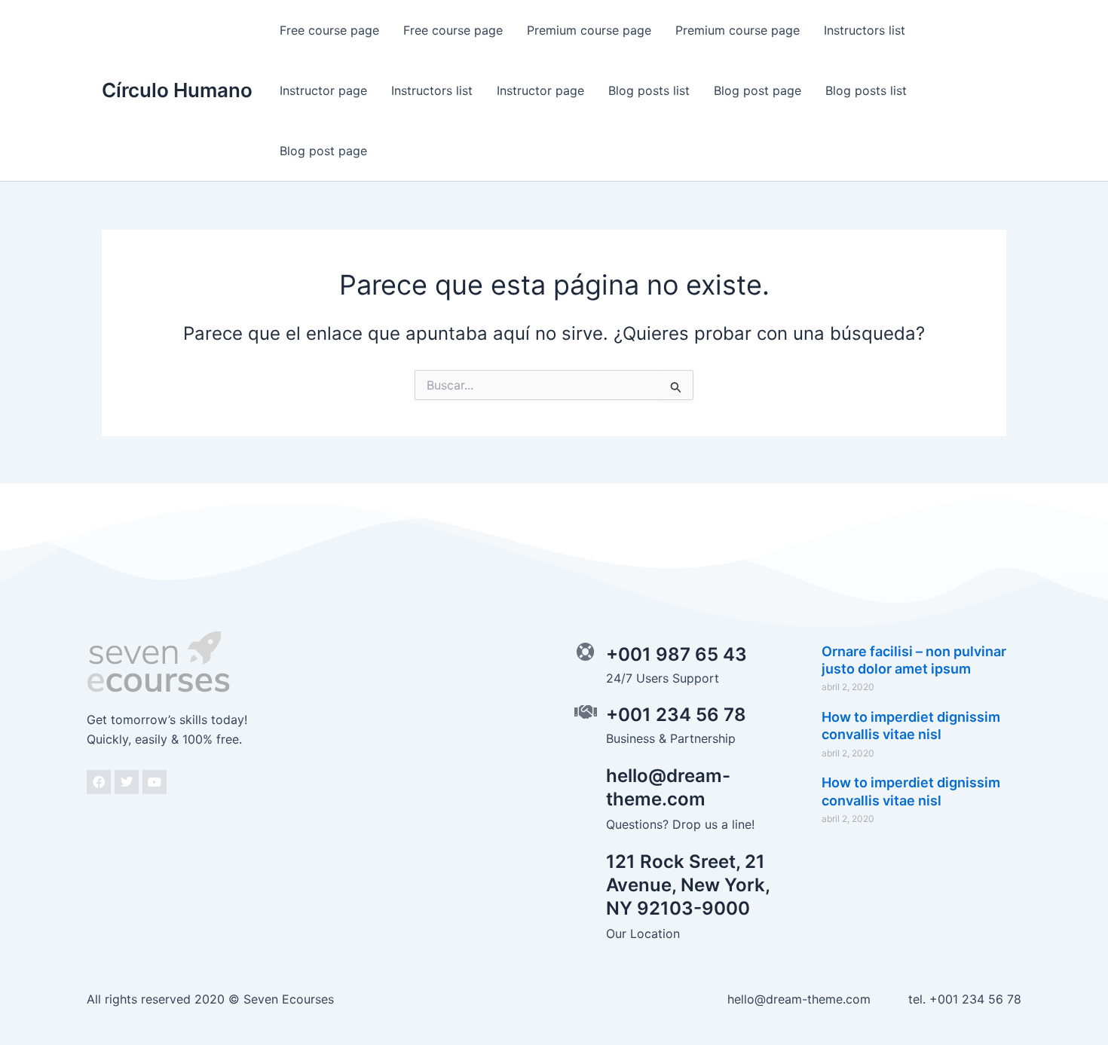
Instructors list (864, 30)
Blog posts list (649, 90)
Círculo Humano (177, 90)
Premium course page (589, 30)
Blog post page (757, 90)
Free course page (329, 30)
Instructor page (323, 90)
